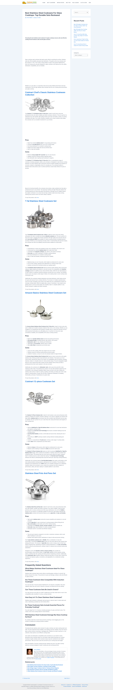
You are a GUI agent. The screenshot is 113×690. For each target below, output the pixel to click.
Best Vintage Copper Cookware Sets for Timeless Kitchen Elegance (43, 668)
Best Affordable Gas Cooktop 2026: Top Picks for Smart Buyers (80, 31)
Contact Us (69, 684)
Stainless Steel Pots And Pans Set (40, 473)
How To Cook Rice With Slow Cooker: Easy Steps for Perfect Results (81, 36)
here (38, 197)
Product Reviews (67, 686)
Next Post (67, 678)
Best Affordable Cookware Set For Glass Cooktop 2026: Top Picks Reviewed (80, 26)
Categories (76, 52)
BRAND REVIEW (60, 2)
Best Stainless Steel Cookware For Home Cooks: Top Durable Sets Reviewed (45, 664)
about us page (38, 658)
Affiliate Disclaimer (76, 684)
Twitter (48, 657)
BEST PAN (68, 2)
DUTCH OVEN (84, 2)
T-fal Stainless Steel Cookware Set (40, 201)
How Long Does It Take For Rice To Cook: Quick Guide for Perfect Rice (81, 41)
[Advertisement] (46, 28)
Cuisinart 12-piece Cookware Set (40, 381)
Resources (84, 686)
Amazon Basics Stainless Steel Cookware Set (45, 293)
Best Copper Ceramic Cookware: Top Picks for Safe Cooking (41, 666)
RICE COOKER (75, 2)
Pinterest (52, 657)
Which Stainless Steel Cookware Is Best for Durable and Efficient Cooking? (45, 671)
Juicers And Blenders (76, 686)
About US (63, 684)
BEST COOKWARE (51, 2)
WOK (90, 2)
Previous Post (26, 678)
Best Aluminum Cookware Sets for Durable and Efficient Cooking (42, 669)
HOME (43, 2)
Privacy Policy (85, 684)
